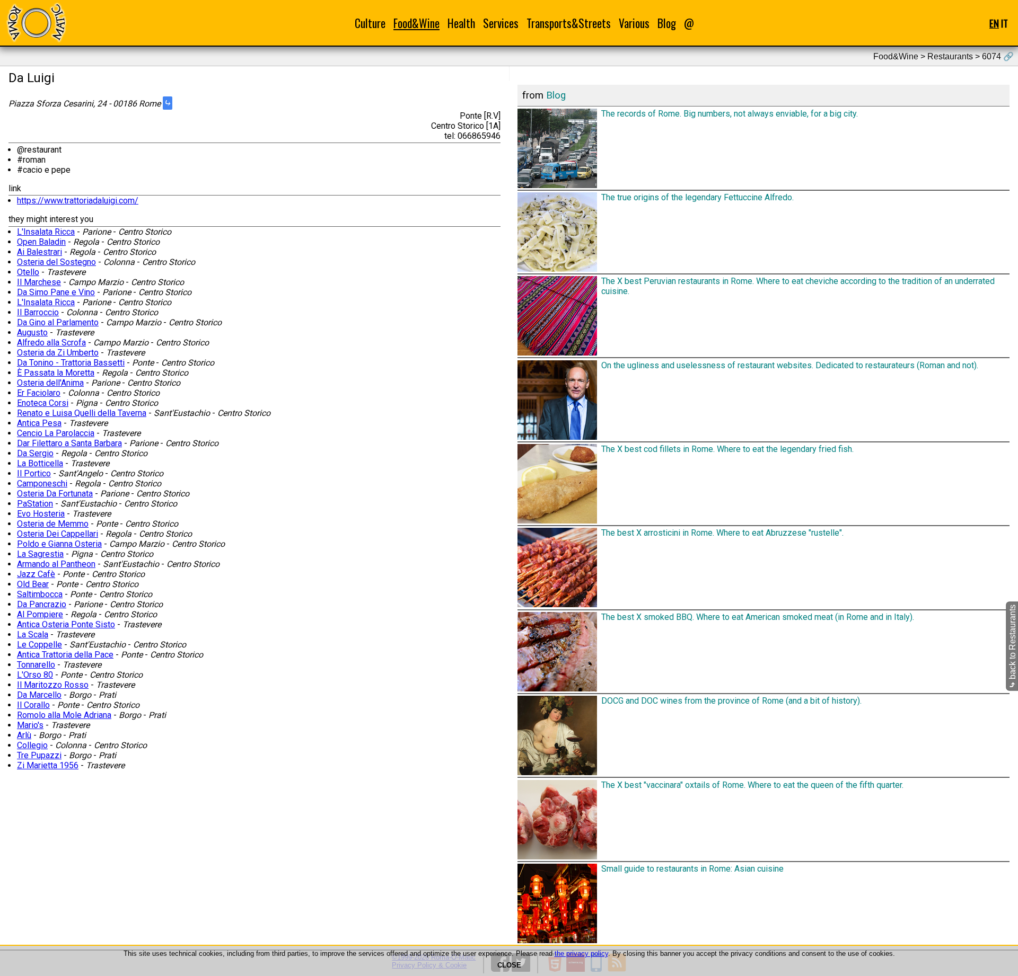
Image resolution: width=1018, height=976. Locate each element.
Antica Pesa (39, 423)
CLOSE (509, 965)
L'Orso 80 (35, 675)
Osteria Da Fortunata (55, 494)
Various (634, 23)
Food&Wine (416, 23)
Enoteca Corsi (42, 403)
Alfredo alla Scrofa (51, 343)
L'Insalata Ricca (46, 232)
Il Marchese (39, 282)
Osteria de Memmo (53, 524)
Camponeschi (42, 483)
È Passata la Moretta (55, 373)
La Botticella (40, 463)
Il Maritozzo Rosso (53, 685)
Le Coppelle (39, 645)
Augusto (32, 332)
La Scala (32, 634)
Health (461, 23)
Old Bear (33, 584)
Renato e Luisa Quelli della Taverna (81, 413)
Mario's (30, 725)
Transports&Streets (568, 23)
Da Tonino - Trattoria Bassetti (71, 363)
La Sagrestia (40, 554)
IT (1004, 23)
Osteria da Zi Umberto (58, 353)
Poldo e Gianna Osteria (59, 544)
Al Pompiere (40, 614)
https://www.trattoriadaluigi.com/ (77, 201)
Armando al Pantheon (56, 564)
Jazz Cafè (36, 574)
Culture (370, 23)
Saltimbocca (40, 594)
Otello (28, 272)
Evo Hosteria (41, 514)
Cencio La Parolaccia (55, 433)
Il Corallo (33, 705)
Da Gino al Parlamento (58, 322)
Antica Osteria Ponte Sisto (66, 624)
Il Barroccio (38, 312)
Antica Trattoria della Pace (65, 655)
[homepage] (36, 22)
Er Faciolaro (38, 393)
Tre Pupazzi (39, 755)
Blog (666, 23)
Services (501, 23)
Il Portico (34, 473)
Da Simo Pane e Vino (56, 292)
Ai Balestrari (39, 252)
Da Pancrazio (41, 604)
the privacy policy (581, 953)
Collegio (32, 745)
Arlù (24, 735)
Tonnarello (36, 665)
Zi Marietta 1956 (47, 765)
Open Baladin (41, 242)
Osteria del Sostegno (56, 262)
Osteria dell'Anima (50, 383)
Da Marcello (39, 695)
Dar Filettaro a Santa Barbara (69, 443)
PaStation (35, 504)
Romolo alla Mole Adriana (64, 715)
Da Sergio (35, 453)
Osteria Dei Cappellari (57, 534)
